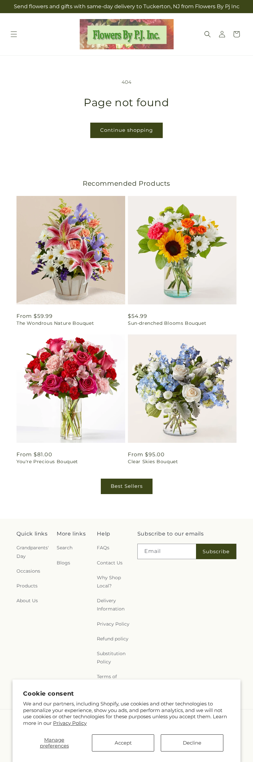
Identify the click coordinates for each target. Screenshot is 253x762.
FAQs (103, 548)
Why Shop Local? (109, 582)
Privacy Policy (70, 723)
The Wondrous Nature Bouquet (55, 323)
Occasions (28, 571)
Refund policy (112, 639)
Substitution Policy (111, 658)
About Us (27, 601)
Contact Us (110, 563)
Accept (123, 743)
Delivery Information (111, 605)
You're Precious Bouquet (47, 461)
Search (64, 548)
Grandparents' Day (32, 552)
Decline (192, 743)
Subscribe (216, 551)
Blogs (63, 563)
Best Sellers (127, 486)
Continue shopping (126, 130)
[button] (14, 34)
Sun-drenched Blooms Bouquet (167, 323)
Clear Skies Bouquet (153, 461)
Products (27, 586)
